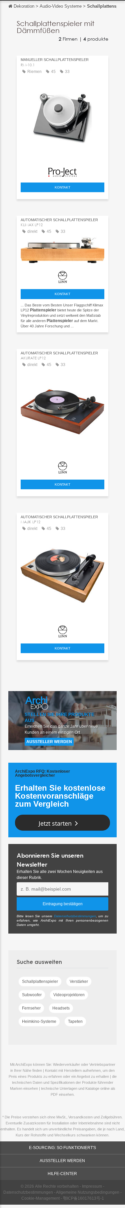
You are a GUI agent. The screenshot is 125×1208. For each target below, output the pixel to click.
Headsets (61, 1008)
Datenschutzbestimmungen (75, 916)
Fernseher (31, 1008)
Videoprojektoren (69, 995)
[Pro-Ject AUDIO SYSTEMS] (62, 170)
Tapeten (75, 1021)
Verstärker (79, 981)
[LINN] (62, 275)
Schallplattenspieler (40, 981)
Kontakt (62, 187)
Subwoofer (32, 995)
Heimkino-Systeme (39, 1021)
